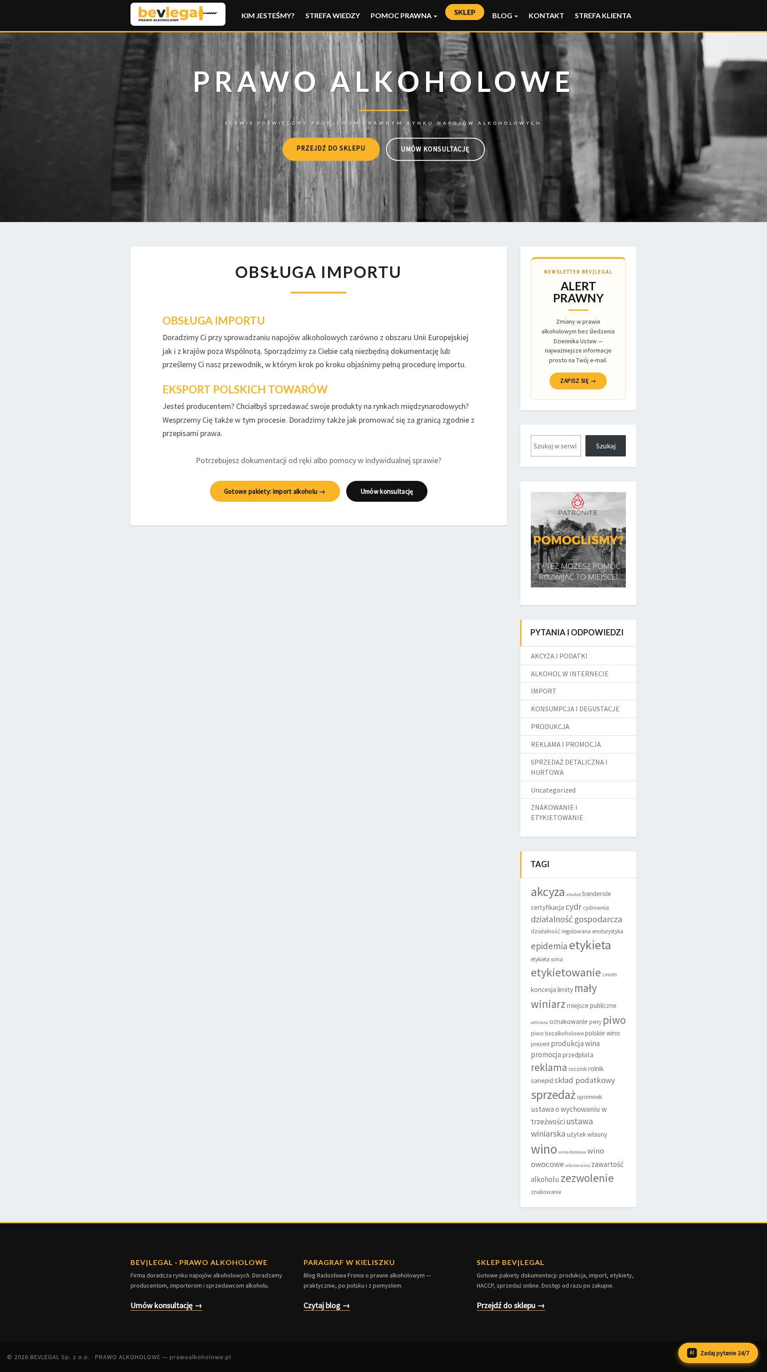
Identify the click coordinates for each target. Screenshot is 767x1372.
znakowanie (546, 1192)
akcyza (548, 892)
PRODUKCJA (550, 726)
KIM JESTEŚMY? (268, 15)
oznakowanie (569, 1021)
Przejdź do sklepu (331, 148)
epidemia (549, 946)
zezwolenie (587, 1178)
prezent (540, 1044)
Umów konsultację (435, 149)
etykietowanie (566, 972)
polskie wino (602, 1033)
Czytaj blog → (327, 1305)
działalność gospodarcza (576, 919)
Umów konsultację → (166, 1305)
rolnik (596, 1068)
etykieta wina (547, 959)
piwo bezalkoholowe (557, 1033)
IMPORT (544, 690)
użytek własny (587, 1134)
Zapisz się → (578, 381)
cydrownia (596, 908)
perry (595, 1022)
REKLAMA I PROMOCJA (566, 744)
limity (565, 989)
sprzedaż (553, 1094)
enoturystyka (607, 931)
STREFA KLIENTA (603, 15)
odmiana (539, 1022)
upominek (589, 1097)
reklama (549, 1067)
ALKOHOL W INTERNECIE (570, 673)
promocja (546, 1054)
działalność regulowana (561, 931)
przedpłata (577, 1055)
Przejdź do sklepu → (511, 1305)
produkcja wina (575, 1043)
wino (544, 1149)
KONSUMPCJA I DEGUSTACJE (575, 708)
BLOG (503, 15)
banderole (596, 893)
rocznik (578, 1069)
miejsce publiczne (592, 1005)
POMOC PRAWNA (402, 15)
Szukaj (606, 445)
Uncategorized (553, 789)
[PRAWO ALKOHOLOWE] (384, 93)
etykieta (590, 945)
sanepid (542, 1080)
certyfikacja (547, 907)
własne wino (577, 1165)
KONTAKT (546, 15)
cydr (573, 906)
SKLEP (464, 12)
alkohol (573, 894)
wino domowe (572, 1152)
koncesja (543, 989)
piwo (614, 1020)
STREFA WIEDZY (332, 15)
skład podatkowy (584, 1080)
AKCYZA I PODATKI (559, 655)
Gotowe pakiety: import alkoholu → (275, 491)
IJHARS (609, 975)
